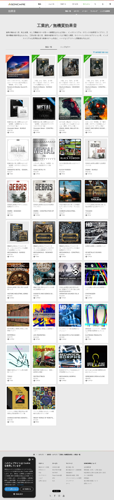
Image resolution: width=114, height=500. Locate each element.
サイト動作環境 (88, 475)
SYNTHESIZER (90, 294)
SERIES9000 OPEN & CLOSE (95, 376)
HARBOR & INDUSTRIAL (67, 211)
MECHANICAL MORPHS (67, 376)
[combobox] (29, 459)
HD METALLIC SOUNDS (93, 252)
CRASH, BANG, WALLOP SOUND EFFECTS (73, 128)
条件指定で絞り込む (101, 52)
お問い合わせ (42, 481)
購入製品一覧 (70, 467)
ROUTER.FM (56, 470)
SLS (53, 481)
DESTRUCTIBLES (39, 376)
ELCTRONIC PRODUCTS (93, 335)
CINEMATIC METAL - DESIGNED (18, 170)
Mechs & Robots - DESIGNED (69, 87)
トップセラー (65, 47)
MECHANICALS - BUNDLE (16, 252)
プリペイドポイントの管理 (73, 478)
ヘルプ (41, 478)
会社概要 (86, 467)
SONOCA (55, 467)
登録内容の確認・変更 (72, 475)
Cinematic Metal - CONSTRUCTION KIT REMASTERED (51, 128)
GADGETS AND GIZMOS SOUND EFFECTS (47, 294)
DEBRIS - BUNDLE (91, 170)
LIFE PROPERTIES (39, 335)
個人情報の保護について (91, 481)
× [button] (32, 459)
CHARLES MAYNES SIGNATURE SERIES (20, 418)
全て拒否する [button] (27, 489)
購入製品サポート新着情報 (73, 470)
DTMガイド (42, 470)
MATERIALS (11, 335)
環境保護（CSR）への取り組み (93, 470)
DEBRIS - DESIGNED (14, 211)
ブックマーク (70, 481)
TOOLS (9, 376)
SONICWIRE (16, 4)
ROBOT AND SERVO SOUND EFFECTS (98, 128)
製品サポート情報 (44, 467)
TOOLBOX (88, 211)
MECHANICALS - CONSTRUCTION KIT (72, 252)
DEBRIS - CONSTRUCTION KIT (43, 211)
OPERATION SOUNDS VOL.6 (69, 294)
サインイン (86, 4)
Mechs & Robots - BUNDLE (42, 87)
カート (68, 483)
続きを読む (20, 485)
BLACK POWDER (65, 170)
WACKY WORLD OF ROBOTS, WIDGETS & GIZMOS (50, 418)
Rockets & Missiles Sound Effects (19, 87)
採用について (88, 483)
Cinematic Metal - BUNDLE (16, 128)
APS (53, 478)
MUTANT (55, 472)
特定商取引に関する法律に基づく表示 (95, 472)
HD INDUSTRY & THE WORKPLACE (71, 335)
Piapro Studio (56, 475)
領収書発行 (69, 472)
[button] (18, 494)
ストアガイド (42, 475)
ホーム (34, 454)
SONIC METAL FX (39, 170)
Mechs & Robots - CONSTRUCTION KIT (98, 87)
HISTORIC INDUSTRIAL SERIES (17, 294)
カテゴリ (41, 454)
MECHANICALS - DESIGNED (43, 252)
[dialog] (19, 477)
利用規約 (86, 478)
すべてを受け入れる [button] (12, 489)
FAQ (40, 472)
